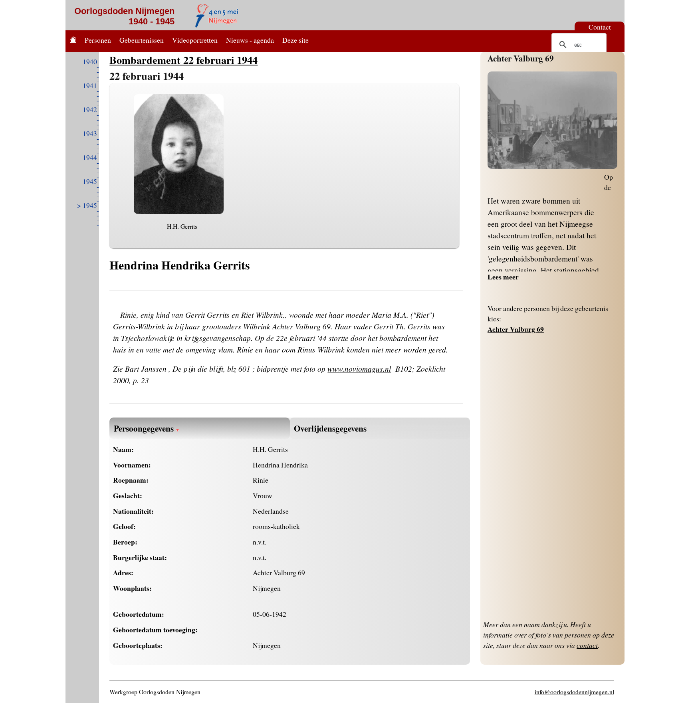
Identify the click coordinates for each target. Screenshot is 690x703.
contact (587, 645)
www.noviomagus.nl (359, 368)
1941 (90, 85)
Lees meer (503, 276)
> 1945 (87, 205)
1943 (90, 133)
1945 (90, 181)
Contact (600, 27)
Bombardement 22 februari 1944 (183, 59)
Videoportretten (195, 40)
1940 (90, 61)
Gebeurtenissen (141, 40)
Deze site (295, 40)
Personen (98, 40)
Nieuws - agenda (250, 40)
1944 (90, 157)
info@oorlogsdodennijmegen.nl (574, 691)
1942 (90, 109)
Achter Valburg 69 (521, 58)
